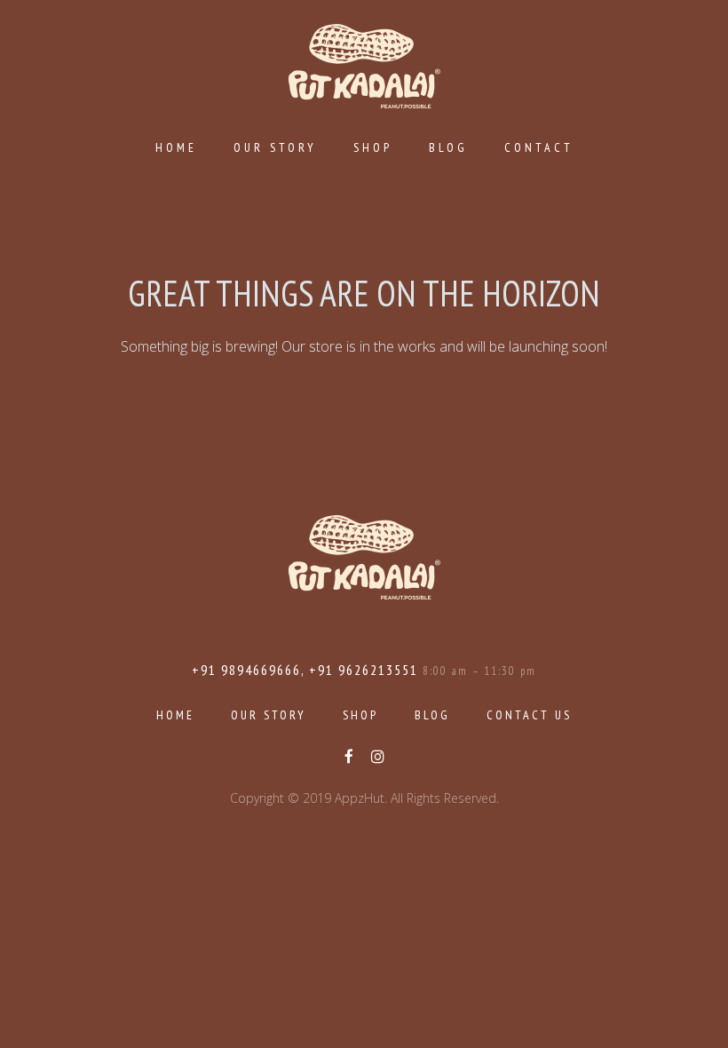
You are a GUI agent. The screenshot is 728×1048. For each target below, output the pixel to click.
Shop (372, 147)
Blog (448, 147)
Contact (539, 147)
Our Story (275, 147)
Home (176, 147)
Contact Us (529, 715)
